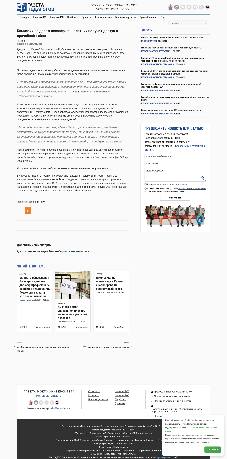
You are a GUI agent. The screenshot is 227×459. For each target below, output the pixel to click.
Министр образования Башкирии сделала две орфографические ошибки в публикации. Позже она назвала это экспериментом (34, 287)
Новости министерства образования (158, 65)
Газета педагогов (26, 300)
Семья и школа (103, 17)
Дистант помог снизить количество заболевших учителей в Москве (72, 312)
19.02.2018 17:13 (22, 44)
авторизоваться (79, 251)
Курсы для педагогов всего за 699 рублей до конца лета (171, 110)
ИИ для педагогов (149, 41)
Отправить (175, 197)
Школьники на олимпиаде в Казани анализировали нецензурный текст (110, 283)
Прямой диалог (148, 17)
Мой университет (65, 322)
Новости (21, 41)
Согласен (213, 449)
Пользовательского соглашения (192, 188)
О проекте (94, 391)
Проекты (86, 17)
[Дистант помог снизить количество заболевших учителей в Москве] (72, 298)
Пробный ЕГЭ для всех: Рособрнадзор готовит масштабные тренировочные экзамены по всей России (172, 59)
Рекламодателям (98, 399)
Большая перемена (125, 17)
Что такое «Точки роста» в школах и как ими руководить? (171, 47)
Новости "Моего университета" (155, 51)
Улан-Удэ (112, 175)
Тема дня (24, 17)
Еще (163, 17)
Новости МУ (39, 17)
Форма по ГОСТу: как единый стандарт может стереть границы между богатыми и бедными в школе (174, 72)
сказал (76, 91)
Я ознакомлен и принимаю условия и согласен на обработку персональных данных (175, 189)
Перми (100, 175)
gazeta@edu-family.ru (59, 408)
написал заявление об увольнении (71, 190)
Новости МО (57, 17)
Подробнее (42, 327)
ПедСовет (72, 17)
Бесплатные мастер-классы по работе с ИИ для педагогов (172, 37)
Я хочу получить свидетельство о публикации (167, 184)
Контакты (93, 395)
